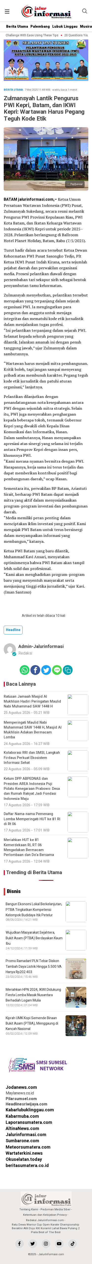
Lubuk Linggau (65, 26)
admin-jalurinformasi (41, 646)
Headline (13, 629)
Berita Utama (17, 26)
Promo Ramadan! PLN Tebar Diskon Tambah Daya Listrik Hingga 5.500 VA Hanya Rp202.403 (34, 966)
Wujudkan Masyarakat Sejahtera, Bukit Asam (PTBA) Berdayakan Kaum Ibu (34, 938)
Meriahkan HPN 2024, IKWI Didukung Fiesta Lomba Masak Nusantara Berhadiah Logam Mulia (33, 995)
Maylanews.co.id (20, 1093)
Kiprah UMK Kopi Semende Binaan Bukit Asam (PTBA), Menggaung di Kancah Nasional (32, 1024)
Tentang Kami (28, 1209)
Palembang (40, 26)
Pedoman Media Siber (55, 1209)
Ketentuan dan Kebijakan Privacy (45, 1215)
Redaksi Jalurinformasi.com (45, 1220)
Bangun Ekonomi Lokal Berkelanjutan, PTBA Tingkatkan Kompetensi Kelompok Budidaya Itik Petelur (34, 910)
